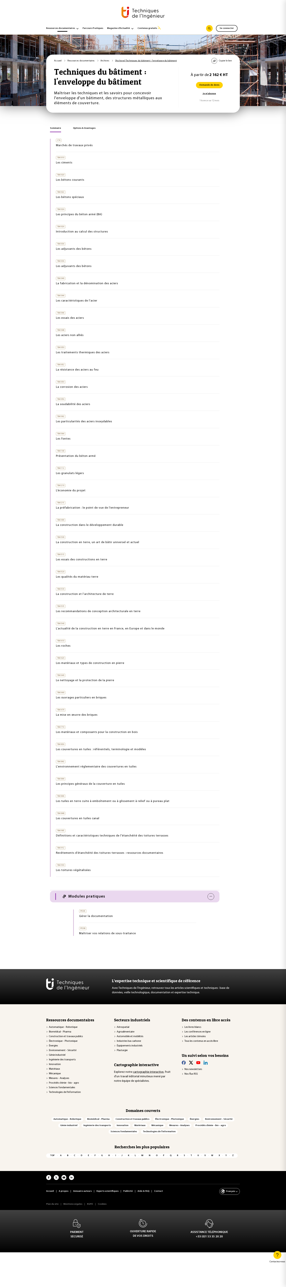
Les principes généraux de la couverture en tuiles (90, 784)
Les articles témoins (195, 1036)
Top (52, 1155)
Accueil (58, 61)
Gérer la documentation (96, 916)
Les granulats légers (70, 473)
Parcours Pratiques (93, 28)
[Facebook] (184, 1063)
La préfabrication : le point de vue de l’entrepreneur (92, 507)
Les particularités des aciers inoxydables (84, 421)
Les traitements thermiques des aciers (82, 352)
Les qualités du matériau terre (77, 576)
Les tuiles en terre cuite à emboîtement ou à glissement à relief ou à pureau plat (112, 801)
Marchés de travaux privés (74, 145)
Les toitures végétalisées (73, 870)
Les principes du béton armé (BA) (79, 214)
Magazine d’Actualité (118, 28)
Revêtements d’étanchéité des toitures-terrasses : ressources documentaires (109, 853)
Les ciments (64, 162)
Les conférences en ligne (197, 1031)
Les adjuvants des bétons (74, 249)
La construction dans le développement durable (89, 525)
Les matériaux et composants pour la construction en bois (97, 732)
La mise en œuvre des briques (76, 715)
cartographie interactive (148, 1072)
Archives (105, 61)
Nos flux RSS (191, 1074)
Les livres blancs (192, 1027)
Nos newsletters (193, 1069)
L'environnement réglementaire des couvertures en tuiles (96, 766)
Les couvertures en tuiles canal (77, 818)
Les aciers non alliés (70, 335)
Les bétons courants (70, 180)
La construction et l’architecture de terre (85, 594)
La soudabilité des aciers (73, 404)
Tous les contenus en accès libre (201, 1041)
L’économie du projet (71, 490)
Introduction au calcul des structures (82, 231)
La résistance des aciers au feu (77, 369)
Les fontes (63, 438)
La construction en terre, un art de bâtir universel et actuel (97, 542)
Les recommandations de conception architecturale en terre (98, 611)
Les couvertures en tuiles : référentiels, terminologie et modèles (101, 749)
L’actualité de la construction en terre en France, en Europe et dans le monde (110, 628)
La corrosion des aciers (72, 387)
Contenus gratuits (147, 28)
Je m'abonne (209, 93)
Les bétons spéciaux (70, 197)
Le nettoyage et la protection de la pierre (85, 680)
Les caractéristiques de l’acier (76, 300)
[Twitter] (191, 1063)
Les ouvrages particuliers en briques (81, 697)
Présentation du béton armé (76, 456)
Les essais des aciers (70, 318)
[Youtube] (198, 1063)
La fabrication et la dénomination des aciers (87, 283)
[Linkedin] (206, 1063)
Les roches (63, 645)
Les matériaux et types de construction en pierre (90, 663)
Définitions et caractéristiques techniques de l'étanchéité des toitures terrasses (112, 835)
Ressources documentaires (60, 28)
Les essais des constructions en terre (81, 559)
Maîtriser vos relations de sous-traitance (107, 933)
